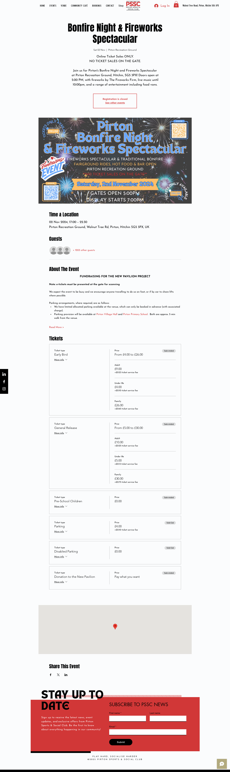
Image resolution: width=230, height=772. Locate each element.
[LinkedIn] (4, 374)
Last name (155, 713)
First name (115, 713)
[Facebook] (4, 381)
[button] (53, 6)
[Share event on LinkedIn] (65, 675)
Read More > (56, 327)
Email (112, 726)
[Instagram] (4, 389)
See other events (115, 102)
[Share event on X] (58, 675)
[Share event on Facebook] (50, 675)
